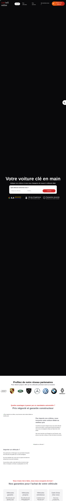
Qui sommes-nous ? (45, 4)
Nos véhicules (24, 4)
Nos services (34, 4)
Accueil (17, 3)
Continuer (49, 190)
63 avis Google (18, 198)
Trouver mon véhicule (59, 3)
